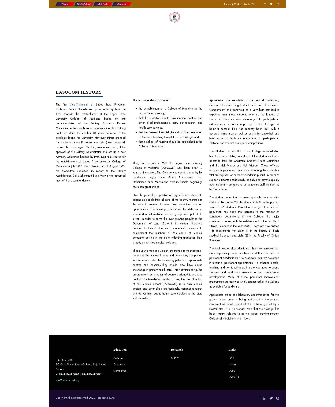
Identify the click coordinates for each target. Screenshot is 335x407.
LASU (232, 371)
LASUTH (234, 377)
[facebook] (265, 4)
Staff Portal (103, 4)
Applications (218, 21)
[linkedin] (264, 398)
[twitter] (271, 4)
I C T (231, 358)
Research (150, 21)
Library (232, 364)
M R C (175, 358)
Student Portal (84, 4)
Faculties (132, 21)
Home (65, 4)
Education (114, 21)
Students (198, 21)
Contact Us (239, 21)
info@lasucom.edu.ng (68, 380)
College (97, 21)
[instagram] (278, 4)
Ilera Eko (122, 4)
